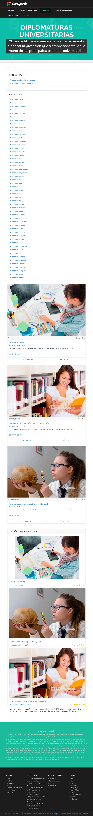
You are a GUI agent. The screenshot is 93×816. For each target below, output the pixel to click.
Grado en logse (30, 746)
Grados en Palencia (17, 215)
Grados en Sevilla (17, 239)
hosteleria (73, 785)
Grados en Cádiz (16, 138)
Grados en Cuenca (17, 159)
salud (72, 792)
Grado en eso (9, 734)
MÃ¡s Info (65, 360)
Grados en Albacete (18, 103)
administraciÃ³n (75, 794)
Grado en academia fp (59, 741)
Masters (9, 781)
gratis (72, 781)
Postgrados (10, 783)
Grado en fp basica (16, 737)
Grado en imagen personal (57, 752)
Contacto (85, 814)
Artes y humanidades (15, 338)
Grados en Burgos (17, 131)
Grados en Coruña (17, 155)
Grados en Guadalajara (19, 169)
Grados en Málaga (17, 201)
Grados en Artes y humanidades (22, 80)
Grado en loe (39, 746)
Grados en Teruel (17, 250)
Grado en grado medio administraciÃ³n (24, 741)
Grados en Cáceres (17, 134)
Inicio (7, 67)
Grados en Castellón (18, 145)
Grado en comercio (67, 746)
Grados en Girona (17, 162)
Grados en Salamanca (18, 229)
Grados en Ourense (17, 211)
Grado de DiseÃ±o (17, 582)
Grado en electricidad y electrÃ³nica (41, 748)
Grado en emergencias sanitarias (23, 757)
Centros (26, 15)
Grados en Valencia (17, 257)
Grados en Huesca (17, 180)
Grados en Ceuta (16, 274)
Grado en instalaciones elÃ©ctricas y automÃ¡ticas (67, 748)
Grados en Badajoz (17, 120)
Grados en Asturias (17, 113)
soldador (73, 783)
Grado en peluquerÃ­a (72, 752)
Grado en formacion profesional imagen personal (68, 743)
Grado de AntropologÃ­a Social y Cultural (28, 504)
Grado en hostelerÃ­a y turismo (65, 750)
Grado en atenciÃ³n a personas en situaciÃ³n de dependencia (41, 759)
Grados (46, 10)
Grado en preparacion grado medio (56, 734)
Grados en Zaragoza (18, 271)
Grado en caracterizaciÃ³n (25, 755)
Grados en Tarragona (18, 246)
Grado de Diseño (17, 342)
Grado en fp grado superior (30, 737)
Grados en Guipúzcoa (18, 173)
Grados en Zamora (17, 267)
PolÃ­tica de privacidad (73, 814)
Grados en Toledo (17, 253)
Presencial (52, 779)
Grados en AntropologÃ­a (19, 645)
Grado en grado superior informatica (45, 739)
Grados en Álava (16, 99)
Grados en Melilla (17, 278)
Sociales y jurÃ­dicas (14, 419)
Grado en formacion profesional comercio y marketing (38, 743)
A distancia (52, 785)
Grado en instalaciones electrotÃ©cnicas (44, 750)
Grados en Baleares (18, 124)
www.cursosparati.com (23, 814)
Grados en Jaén (16, 183)
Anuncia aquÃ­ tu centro (57, 814)
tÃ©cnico (73, 799)
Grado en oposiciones (20, 734)
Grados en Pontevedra (19, 222)
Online (51, 783)
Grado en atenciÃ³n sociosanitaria (74, 757)
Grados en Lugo (16, 194)
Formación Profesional (63, 10)
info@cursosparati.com (40, 814)
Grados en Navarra (17, 208)
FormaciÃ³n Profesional (15, 788)
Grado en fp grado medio (46, 737)
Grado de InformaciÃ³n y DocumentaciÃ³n (29, 423)
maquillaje (74, 788)
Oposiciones (13, 15)
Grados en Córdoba (17, 152)
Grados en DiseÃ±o (17, 585)
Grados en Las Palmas (18, 218)
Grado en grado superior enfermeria (23, 739)
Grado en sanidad (38, 755)
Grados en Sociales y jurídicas (21, 83)
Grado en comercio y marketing (52, 746)
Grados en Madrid (17, 197)
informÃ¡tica (74, 790)
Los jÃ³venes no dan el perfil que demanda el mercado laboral (35, 806)
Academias (10, 792)
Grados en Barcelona (18, 127)
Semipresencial (54, 781)
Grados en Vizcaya (17, 264)
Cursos (11, 10)
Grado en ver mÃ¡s (25, 748)
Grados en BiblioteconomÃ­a (20, 705)
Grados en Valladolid (18, 260)
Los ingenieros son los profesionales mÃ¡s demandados (35, 790)
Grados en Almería (17, 110)
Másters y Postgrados (28, 10)
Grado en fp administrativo (44, 741)
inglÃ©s (73, 797)
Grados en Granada (17, 166)
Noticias (32, 775)
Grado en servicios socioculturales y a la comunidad (49, 757)
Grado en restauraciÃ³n (42, 752)
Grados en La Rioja (17, 225)
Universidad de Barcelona (17, 345)
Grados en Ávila (16, 117)
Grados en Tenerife (17, 232)
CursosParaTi (17, 4)
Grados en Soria (16, 243)
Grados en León (16, 187)
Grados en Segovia (17, 236)
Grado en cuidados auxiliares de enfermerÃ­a (57, 755)
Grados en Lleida (16, 190)
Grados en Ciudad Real (19, 148)
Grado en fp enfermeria (61, 737)
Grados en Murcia (17, 204)
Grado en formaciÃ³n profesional (36, 734)
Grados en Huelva (17, 176)
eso (71, 779)
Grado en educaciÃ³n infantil (14, 759)
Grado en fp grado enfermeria (65, 739)
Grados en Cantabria (18, 141)
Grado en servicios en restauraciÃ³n (24, 752)
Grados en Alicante (17, 106)
